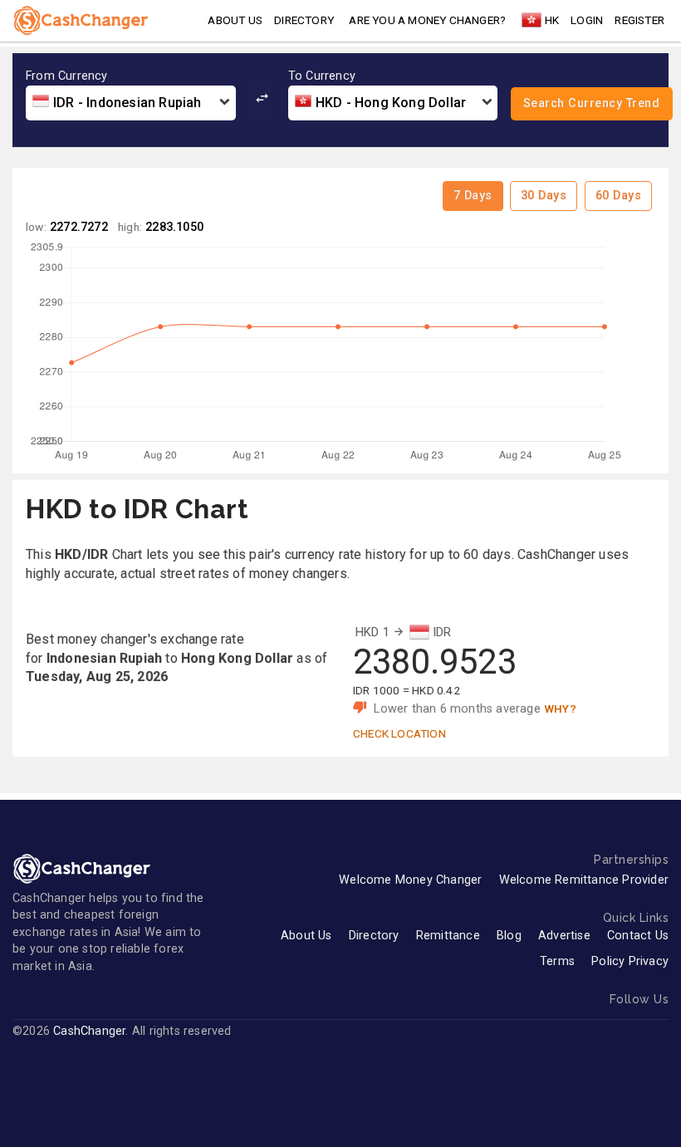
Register (639, 20)
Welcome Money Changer (410, 880)
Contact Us (638, 936)
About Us (306, 936)
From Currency (67, 76)
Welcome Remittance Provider (584, 880)
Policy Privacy (630, 961)
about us (235, 20)
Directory (304, 20)
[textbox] (131, 103)
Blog (509, 936)
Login (587, 20)
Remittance (448, 936)
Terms (557, 961)
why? (560, 708)
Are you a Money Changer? (427, 20)
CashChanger (89, 1031)
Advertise (564, 936)
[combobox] (131, 103)
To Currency (321, 76)
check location (399, 733)
